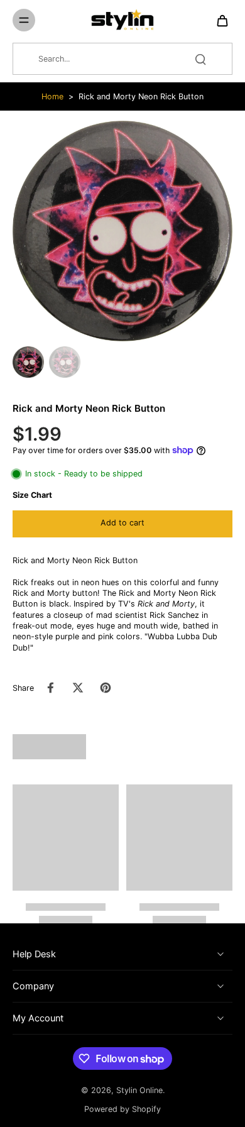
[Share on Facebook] (50, 687)
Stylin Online (139, 1090)
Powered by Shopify (122, 1109)
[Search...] (200, 59)
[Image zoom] (122, 231)
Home (52, 96)
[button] (122, 523)
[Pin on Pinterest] (105, 687)
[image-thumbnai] (28, 362)
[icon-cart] (218, 20)
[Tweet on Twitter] (78, 687)
